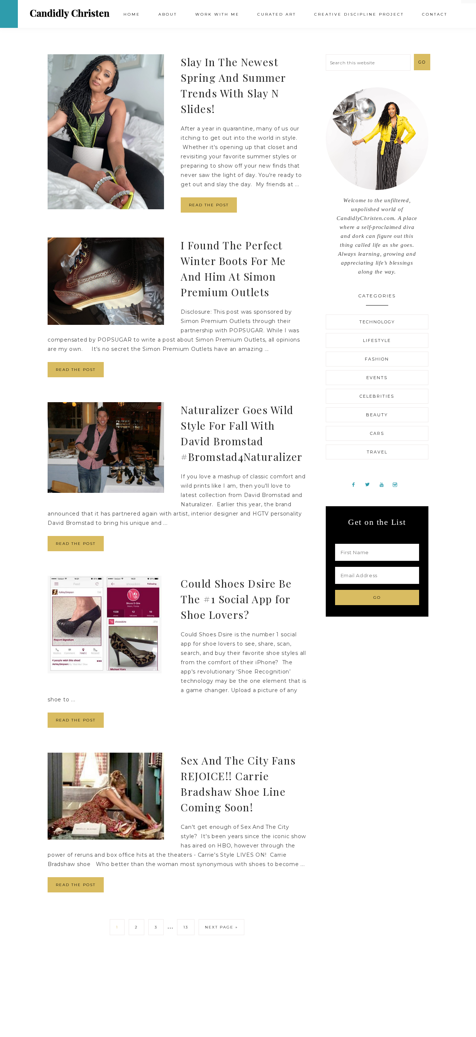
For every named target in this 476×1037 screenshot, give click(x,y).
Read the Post (209, 205)
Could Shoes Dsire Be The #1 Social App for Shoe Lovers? (236, 598)
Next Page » (221, 927)
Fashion (377, 359)
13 (185, 927)
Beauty (377, 414)
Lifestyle (377, 340)
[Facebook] (356, 484)
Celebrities (377, 396)
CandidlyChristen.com (70, 13)
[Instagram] (398, 484)
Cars (377, 433)
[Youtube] (384, 484)
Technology (377, 321)
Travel (377, 452)
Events (376, 377)
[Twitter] (370, 484)
